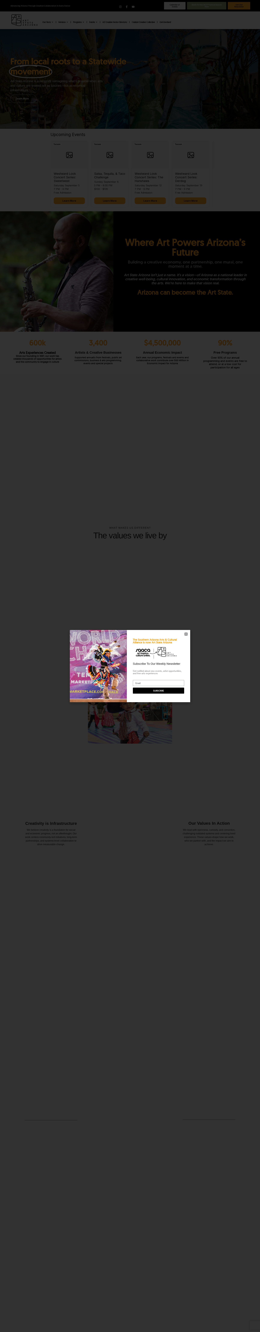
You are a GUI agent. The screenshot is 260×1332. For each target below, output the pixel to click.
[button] (186, 634)
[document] (130, 666)
